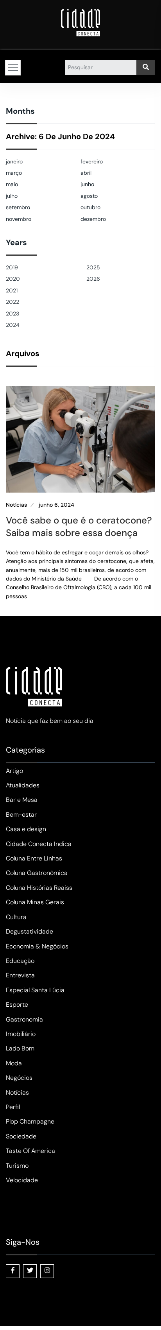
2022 (12, 301)
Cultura (16, 917)
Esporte (17, 1004)
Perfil (13, 1107)
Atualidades (22, 785)
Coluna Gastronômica (37, 873)
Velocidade (22, 1180)
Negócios (19, 1078)
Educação (20, 961)
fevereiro (91, 161)
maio (12, 184)
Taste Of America (30, 1151)
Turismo (17, 1166)
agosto (89, 195)
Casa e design (26, 829)
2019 (12, 267)
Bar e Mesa (22, 800)
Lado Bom (20, 1048)
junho (87, 184)
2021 (12, 290)
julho (12, 195)
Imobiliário (21, 1034)
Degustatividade (29, 931)
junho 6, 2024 (56, 505)
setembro (18, 207)
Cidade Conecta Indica (39, 844)
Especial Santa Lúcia (35, 990)
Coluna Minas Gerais (35, 902)
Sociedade (21, 1136)
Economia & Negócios (37, 946)
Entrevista (20, 975)
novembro (18, 218)
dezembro (93, 218)
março (14, 172)
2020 (13, 278)
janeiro (14, 161)
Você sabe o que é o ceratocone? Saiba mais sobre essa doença (79, 526)
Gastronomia (24, 1019)
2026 (93, 278)
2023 (12, 313)
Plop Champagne (30, 1121)
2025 (93, 267)
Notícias (16, 505)
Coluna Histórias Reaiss (39, 888)
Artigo (14, 771)
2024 (13, 324)
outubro (90, 207)
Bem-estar (21, 814)
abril (85, 172)
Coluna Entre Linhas (34, 858)
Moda (14, 1063)
